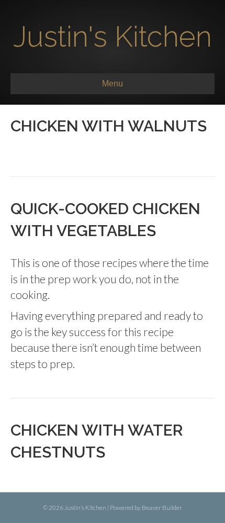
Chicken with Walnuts (108, 126)
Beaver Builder (162, 507)
